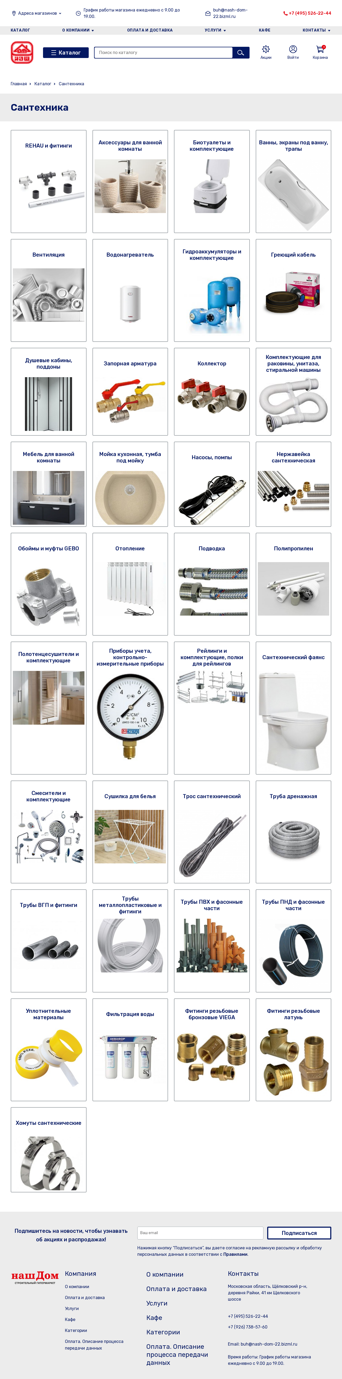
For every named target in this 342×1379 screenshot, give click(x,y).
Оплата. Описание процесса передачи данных (177, 1354)
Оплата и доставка (150, 30)
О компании (76, 30)
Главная (19, 83)
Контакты (314, 30)
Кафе (265, 30)
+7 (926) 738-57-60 (247, 1327)
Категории (76, 1330)
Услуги (213, 30)
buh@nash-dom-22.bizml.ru (230, 13)
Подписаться (299, 1233)
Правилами (235, 1254)
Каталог (20, 30)
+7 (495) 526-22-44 (310, 13)
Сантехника (71, 83)
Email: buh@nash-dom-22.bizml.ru (262, 1344)
